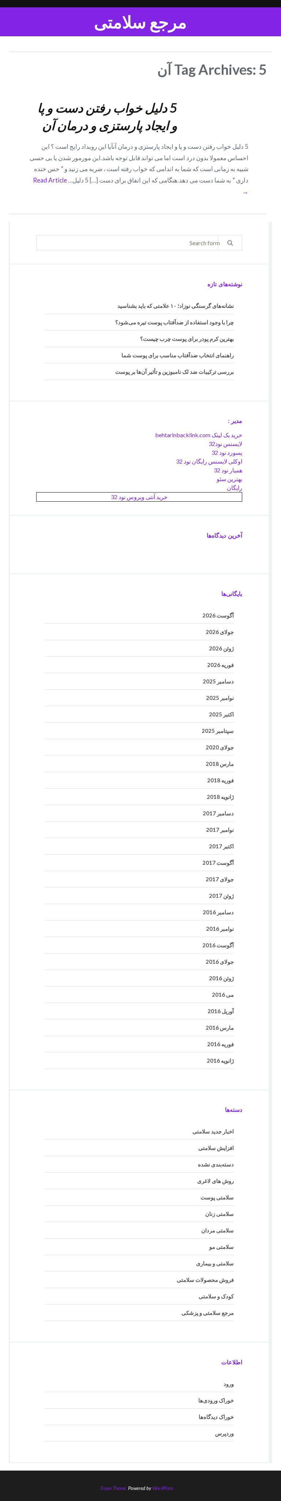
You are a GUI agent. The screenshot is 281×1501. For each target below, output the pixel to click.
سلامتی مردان (217, 1230)
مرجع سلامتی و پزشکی (207, 1312)
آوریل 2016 (220, 1011)
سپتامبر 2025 (218, 730)
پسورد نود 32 (226, 452)
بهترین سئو (229, 478)
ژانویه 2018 (220, 796)
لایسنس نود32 (225, 443)
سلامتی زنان (219, 1213)
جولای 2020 (220, 747)
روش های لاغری (215, 1180)
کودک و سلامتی (216, 1296)
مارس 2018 (220, 763)
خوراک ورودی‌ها (216, 1400)
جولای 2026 (220, 631)
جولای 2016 (220, 961)
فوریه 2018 (220, 780)
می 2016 (223, 994)
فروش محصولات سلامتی (205, 1279)
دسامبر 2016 (218, 912)
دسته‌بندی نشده (216, 1164)
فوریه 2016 (220, 1044)
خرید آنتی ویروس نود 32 (139, 496)
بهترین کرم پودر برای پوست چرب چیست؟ (187, 338)
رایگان (234, 487)
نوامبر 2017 (220, 829)
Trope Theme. (113, 1488)
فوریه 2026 (220, 664)
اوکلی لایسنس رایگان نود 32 (209, 461)
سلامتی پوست (217, 1197)
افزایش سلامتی (216, 1147)
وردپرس (224, 1433)
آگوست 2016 (218, 945)
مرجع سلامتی (140, 22)
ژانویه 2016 (220, 1060)
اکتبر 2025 (221, 714)
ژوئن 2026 (221, 648)
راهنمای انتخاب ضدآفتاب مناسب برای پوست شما (177, 355)
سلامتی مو (221, 1246)
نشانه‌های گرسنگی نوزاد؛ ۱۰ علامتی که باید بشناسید (175, 305)
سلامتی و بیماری (215, 1263)
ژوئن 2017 (221, 895)
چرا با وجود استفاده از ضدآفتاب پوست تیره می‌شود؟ (174, 322)
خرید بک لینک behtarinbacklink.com (198, 434)
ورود (229, 1383)
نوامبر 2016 (220, 928)
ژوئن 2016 (221, 978)
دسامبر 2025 (218, 681)
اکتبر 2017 (221, 846)
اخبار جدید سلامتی (213, 1131)
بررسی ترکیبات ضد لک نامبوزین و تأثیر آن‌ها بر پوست (174, 371)
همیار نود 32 (228, 469)
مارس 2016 (220, 1027)
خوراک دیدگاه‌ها (216, 1416)
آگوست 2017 (218, 862)
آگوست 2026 (218, 615)
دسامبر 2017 (218, 813)
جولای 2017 (220, 879)
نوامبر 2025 (220, 697)
